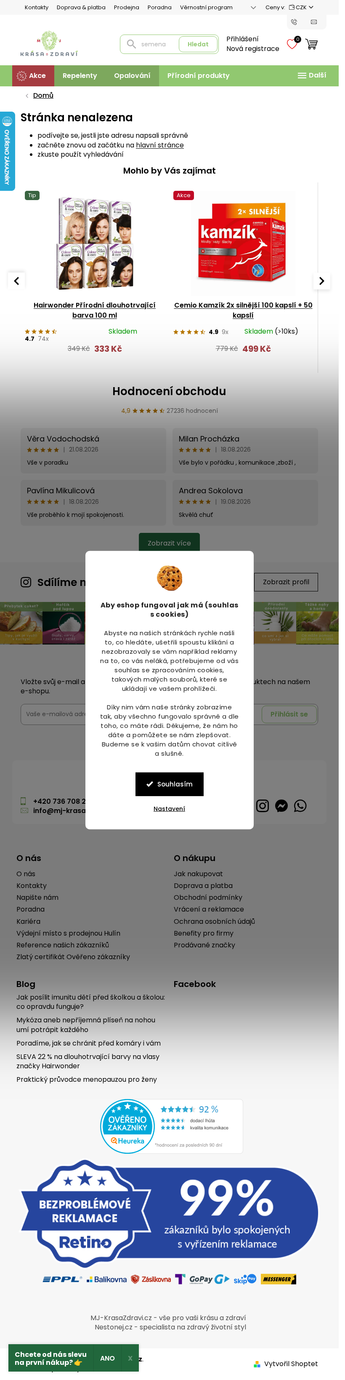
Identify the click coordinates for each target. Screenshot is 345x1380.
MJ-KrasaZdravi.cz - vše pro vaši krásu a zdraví (168, 1318)
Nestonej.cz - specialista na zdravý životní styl (170, 1327)
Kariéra (28, 921)
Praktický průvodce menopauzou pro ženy (86, 1079)
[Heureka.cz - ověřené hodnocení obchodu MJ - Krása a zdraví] (171, 1126)
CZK (301, 7)
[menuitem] (33, 75)
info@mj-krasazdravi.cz (75, 811)
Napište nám (37, 897)
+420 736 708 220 (64, 801)
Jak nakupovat (198, 874)
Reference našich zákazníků (62, 945)
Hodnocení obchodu (169, 391)
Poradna (160, 7)
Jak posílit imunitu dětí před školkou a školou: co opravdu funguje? (90, 1002)
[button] (95, 353)
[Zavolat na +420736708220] (301, 21)
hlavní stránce (160, 145)
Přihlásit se (289, 714)
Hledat (198, 44)
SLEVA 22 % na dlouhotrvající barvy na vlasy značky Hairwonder (87, 1061)
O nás (25, 874)
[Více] (310, 75)
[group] (95, 276)
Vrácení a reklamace (209, 909)
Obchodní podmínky (208, 897)
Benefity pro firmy (204, 933)
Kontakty (36, 7)
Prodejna (126, 7)
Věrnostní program (206, 7)
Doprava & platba (81, 7)
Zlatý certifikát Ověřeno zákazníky (73, 957)
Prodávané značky (204, 945)
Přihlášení (242, 39)
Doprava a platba (203, 886)
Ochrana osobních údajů (214, 921)
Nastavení (169, 808)
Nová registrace (252, 48)
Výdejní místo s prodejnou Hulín (68, 933)
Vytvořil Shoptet (291, 1364)
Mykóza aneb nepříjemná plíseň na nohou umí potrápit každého (85, 1025)
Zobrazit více (169, 543)
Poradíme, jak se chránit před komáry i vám (88, 1043)
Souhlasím (175, 783)
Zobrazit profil (286, 582)
